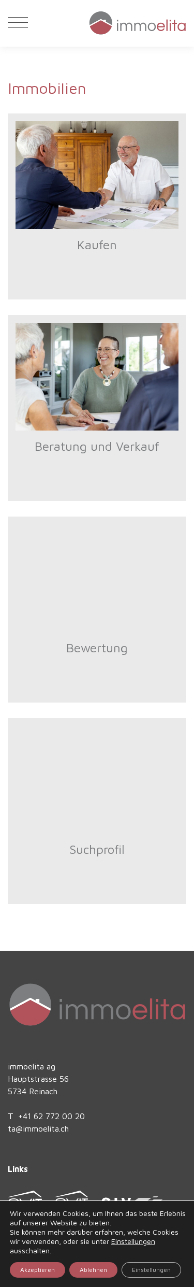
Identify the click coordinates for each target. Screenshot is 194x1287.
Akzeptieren (37, 1270)
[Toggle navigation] (18, 23)
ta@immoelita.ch (38, 1128)
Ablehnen (93, 1270)
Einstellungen (133, 1241)
